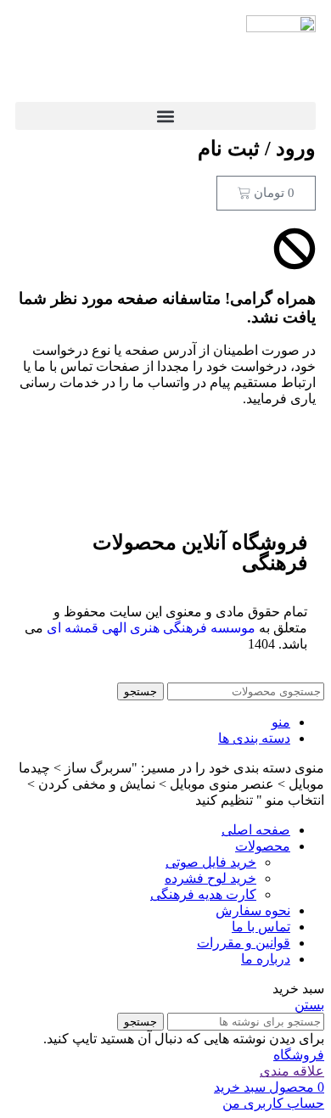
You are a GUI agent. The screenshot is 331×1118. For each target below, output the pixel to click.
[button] (165, 116)
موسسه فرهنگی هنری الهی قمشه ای (151, 628)
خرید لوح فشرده (210, 878)
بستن (309, 1004)
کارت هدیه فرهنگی (203, 894)
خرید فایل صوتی (211, 862)
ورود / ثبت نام (257, 149)
